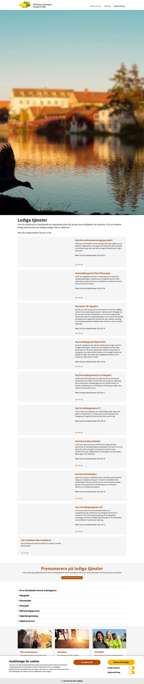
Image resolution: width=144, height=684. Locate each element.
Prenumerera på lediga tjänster (72, 577)
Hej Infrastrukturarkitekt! (87, 441)
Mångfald (24, 595)
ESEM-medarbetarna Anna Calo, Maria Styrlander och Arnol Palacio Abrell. (109, 638)
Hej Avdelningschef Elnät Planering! (92, 273)
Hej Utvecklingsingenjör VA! (89, 507)
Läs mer (45, 252)
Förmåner (24, 605)
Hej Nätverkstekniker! (86, 474)
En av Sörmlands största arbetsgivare (38, 590)
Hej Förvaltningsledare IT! (88, 408)
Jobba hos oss (95, 6)
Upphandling (119, 6)
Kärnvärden (25, 600)
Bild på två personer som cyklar (72, 638)
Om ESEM (99, 652)
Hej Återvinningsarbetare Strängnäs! (93, 375)
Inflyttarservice (27, 621)
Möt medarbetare (29, 652)
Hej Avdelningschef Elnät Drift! (90, 342)
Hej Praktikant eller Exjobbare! (36, 540)
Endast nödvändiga (121, 662)
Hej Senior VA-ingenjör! (86, 306)
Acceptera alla (87, 662)
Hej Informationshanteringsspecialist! (93, 240)
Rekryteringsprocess (30, 611)
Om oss (107, 6)
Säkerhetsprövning (29, 616)
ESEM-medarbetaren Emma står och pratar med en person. (35, 638)
